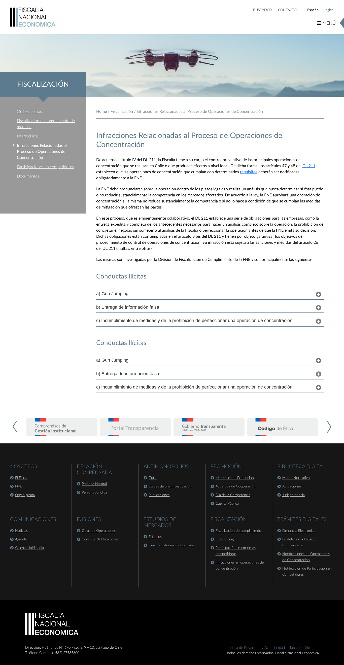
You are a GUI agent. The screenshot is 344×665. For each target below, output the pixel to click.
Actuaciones (291, 486)
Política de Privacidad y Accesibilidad (255, 648)
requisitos (248, 172)
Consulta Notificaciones (100, 539)
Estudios (155, 537)
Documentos (28, 176)
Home (101, 112)
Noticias (21, 531)
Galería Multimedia (29, 548)
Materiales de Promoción (235, 478)
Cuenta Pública (227, 503)
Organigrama (25, 495)
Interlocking (27, 136)
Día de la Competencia (233, 495)
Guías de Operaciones (99, 531)
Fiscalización (122, 112)
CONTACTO (287, 10)
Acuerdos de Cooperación (236, 486)
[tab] (210, 294)
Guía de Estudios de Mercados (172, 545)
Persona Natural (94, 484)
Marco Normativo (296, 478)
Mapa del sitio (299, 648)
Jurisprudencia (293, 495)
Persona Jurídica (94, 492)
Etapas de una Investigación (170, 486)
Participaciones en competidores (45, 167)
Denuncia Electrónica (298, 531)
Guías (153, 478)
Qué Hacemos (29, 112)
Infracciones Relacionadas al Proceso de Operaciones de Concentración (42, 152)
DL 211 (308, 166)
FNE (18, 486)
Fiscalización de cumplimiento (238, 531)
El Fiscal (21, 478)
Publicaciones (159, 495)
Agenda (21, 539)
